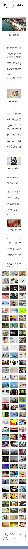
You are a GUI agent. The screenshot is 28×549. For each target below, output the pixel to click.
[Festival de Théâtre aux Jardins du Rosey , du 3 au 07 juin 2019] (5, 517)
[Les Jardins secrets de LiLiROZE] (14, 288)
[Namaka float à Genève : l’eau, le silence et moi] (0, 274)
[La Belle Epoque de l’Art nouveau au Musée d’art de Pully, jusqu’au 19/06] (14, 370)
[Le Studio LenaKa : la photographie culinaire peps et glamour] (5, 414)
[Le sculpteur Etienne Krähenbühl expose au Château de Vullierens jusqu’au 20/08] (5, 325)
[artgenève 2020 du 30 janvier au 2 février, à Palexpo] (14, 474)
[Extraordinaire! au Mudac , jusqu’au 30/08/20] (14, 466)
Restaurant (13, 264)
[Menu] (21, 1)
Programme (9, 264)
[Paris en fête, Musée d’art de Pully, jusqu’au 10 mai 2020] (22, 466)
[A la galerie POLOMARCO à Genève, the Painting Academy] (5, 303)
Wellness (12, 534)
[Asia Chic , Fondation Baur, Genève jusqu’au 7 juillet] (22, 517)
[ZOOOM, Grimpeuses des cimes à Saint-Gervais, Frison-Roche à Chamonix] (5, 481)
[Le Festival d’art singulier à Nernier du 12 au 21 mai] (14, 325)
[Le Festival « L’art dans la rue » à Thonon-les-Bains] (22, 325)
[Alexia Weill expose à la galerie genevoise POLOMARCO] (5, 288)
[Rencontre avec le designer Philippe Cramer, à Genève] (5, 524)
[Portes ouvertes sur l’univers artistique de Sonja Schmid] (5, 273)
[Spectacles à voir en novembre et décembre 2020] (14, 429)
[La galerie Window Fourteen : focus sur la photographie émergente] (22, 318)
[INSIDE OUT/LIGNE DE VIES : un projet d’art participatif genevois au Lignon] (5, 370)
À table (11, 535)
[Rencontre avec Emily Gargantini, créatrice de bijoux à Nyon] (14, 281)
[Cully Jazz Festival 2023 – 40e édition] (14, 333)
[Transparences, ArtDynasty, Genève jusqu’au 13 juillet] (14, 517)
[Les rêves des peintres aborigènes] (22, 273)
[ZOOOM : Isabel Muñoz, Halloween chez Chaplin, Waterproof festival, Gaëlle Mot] (14, 496)
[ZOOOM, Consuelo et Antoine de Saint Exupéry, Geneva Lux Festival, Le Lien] (5, 474)
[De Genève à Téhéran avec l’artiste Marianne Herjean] (22, 362)
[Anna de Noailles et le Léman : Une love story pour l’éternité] (22, 524)
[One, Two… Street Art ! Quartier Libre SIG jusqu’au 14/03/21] (14, 437)
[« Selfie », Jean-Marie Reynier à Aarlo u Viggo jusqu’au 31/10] (22, 429)
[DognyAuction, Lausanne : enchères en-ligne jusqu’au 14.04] (14, 407)
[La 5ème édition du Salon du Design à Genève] (22, 303)
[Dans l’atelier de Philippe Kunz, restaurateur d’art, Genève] (14, 400)
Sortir (11, 539)
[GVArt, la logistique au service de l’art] (22, 370)
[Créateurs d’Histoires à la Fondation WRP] (5, 333)
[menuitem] (19, 1)
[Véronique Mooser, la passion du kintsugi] (22, 340)
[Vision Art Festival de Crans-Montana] (14, 414)
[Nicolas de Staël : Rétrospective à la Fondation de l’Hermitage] (5, 296)
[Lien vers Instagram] (24, 1)
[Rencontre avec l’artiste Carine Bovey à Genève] (5, 340)
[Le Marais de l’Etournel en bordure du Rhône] (27, 274)
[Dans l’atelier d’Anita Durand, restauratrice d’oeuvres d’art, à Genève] (14, 273)
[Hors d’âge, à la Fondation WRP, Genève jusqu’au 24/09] (22, 385)
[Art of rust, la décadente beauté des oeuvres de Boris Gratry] (14, 296)
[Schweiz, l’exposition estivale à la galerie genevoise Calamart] (14, 318)
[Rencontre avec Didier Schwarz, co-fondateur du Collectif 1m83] (5, 385)
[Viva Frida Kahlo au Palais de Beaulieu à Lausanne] (22, 333)
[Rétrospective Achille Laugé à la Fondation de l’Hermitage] (22, 348)
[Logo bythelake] (14, 1)
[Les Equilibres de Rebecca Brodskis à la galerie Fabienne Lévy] (5, 362)
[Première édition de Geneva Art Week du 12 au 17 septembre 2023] (22, 311)
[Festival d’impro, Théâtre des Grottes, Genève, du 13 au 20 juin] (5, 459)
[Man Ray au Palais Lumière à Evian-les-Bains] (5, 318)
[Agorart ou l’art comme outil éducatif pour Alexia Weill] (22, 296)
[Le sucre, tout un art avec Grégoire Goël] (5, 407)
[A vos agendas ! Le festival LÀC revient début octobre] (14, 355)
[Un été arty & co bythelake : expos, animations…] (5, 510)
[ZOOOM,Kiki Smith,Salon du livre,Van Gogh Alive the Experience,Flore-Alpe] (5, 437)
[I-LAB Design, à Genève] (22, 444)
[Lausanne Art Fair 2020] (14, 444)
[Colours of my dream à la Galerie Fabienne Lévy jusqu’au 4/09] (14, 392)
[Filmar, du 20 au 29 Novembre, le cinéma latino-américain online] (14, 422)
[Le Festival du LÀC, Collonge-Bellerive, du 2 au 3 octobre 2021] (14, 385)
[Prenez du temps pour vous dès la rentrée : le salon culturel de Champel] (14, 510)
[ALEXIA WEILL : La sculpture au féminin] (22, 489)
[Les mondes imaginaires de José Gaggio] (22, 377)
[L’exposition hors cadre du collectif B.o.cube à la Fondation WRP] (5, 377)
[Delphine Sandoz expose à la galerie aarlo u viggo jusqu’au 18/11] (5, 311)
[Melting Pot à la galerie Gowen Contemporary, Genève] (5, 348)
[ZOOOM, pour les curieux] (5, 504)
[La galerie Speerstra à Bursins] (22, 414)
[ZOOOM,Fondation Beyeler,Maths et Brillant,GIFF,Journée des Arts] (5, 429)
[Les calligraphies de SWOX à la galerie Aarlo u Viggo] (14, 362)
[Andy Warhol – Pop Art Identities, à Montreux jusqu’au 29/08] (22, 392)
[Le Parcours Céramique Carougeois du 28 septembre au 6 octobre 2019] (22, 496)
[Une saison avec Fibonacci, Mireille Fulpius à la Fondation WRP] (22, 288)
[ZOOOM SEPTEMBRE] (14, 503)
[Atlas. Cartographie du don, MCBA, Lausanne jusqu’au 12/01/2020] (5, 496)
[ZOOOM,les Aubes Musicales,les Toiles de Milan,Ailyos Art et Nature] (5, 452)
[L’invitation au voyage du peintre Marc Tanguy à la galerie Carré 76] (14, 311)
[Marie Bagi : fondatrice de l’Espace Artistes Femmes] (22, 422)
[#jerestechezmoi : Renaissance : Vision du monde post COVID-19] (5, 466)
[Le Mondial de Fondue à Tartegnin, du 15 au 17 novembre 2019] (14, 489)
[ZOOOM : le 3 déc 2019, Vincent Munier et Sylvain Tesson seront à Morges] (5, 489)
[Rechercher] (19, 1)
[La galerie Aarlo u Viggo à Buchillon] (22, 459)
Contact (11, 541)
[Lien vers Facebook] (25, 1)
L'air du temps (12, 538)
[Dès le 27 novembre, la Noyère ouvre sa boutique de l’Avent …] (5, 422)
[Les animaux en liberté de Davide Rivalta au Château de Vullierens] (22, 400)
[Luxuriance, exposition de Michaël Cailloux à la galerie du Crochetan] (14, 377)
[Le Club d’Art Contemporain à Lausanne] (22, 510)
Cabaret (17, 264)
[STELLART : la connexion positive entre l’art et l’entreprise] (5, 392)
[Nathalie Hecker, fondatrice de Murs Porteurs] (22, 452)
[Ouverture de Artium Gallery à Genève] (22, 280)
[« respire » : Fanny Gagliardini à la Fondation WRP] (22, 355)
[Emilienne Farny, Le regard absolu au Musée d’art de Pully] (14, 303)
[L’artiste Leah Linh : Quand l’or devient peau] (5, 355)
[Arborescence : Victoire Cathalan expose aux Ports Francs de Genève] (5, 400)
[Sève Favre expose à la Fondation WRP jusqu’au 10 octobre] (5, 281)
